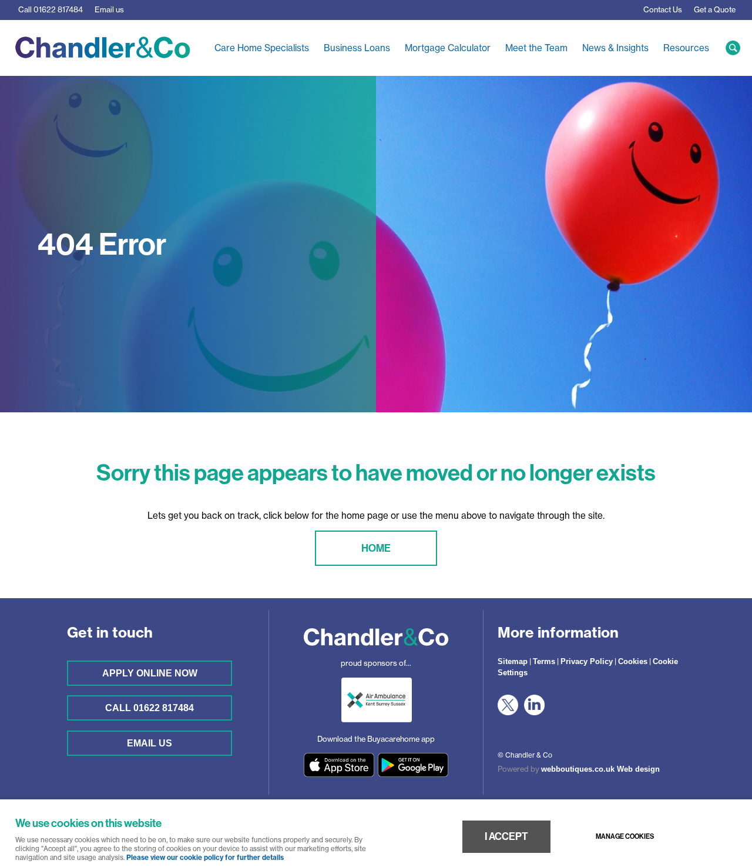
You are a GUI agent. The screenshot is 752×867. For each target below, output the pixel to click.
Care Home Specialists (261, 48)
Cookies (632, 661)
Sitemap (513, 661)
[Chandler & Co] (376, 649)
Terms (544, 661)
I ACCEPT (506, 836)
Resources (686, 48)
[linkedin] (537, 712)
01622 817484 (50, 9)
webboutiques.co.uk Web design (600, 769)
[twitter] (511, 712)
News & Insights (615, 48)
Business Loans (357, 48)
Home (376, 548)
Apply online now (149, 673)
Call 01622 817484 (149, 707)
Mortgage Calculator (448, 48)
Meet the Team (536, 48)
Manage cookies (625, 836)
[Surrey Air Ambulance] (377, 725)
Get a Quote (715, 9)
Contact (662, 9)
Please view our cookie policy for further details (205, 857)
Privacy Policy (586, 661)
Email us (109, 9)
